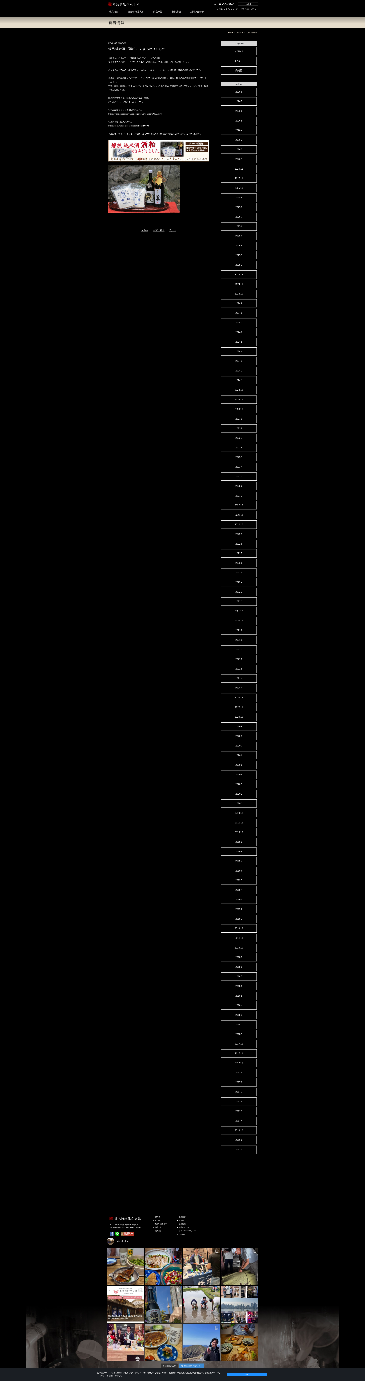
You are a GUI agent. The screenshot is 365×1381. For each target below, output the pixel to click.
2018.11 (239, 938)
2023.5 (238, 457)
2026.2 (238, 149)
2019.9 (238, 842)
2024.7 (238, 322)
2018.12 (239, 928)
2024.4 (238, 351)
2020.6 (238, 755)
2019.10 (239, 832)
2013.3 (238, 1149)
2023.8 (238, 428)
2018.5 (238, 996)
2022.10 (239, 524)
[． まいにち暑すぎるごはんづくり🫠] (163, 1266)
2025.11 (239, 178)
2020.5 (238, 765)
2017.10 (239, 1063)
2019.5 (238, 880)
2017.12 (239, 1044)
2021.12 (239, 611)
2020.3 (238, 784)
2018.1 (238, 1034)
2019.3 (238, 899)
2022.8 (238, 544)
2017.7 (238, 1092)
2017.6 (238, 1101)
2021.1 (238, 688)
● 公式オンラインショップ (227, 9)
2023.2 (238, 486)
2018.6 (238, 986)
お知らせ (238, 51)
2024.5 (238, 342)
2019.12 (239, 813)
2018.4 (238, 1005)
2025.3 (238, 255)
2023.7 (238, 438)
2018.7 (238, 976)
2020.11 (239, 707)
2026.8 (238, 92)
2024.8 (238, 313)
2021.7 (238, 649)
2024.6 (238, 332)
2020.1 (238, 803)
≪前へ (144, 230)
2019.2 (238, 909)
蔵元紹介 (113, 12)
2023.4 (238, 467)
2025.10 (239, 188)
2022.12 (239, 505)
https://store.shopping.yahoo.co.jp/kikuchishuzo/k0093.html (135, 114)
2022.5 (238, 572)
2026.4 (238, 130)
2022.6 (238, 563)
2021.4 (238, 678)
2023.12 (239, 390)
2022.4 (238, 582)
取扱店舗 (176, 12)
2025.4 (238, 245)
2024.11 (239, 284)
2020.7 (238, 745)
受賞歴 (238, 70)
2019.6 (238, 871)
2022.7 (238, 553)
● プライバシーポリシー (249, 9)
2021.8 (238, 640)
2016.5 (238, 1140)
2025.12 (239, 169)
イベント (238, 61)
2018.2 (238, 1024)
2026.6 (238, 111)
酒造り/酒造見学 (135, 12)
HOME (230, 33)
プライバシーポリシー (187, 1231)
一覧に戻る (159, 230)
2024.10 (239, 294)
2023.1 (238, 496)
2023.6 (238, 447)
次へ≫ (172, 230)
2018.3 (238, 1015)
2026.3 (238, 140)
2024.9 (238, 303)
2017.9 (238, 1072)
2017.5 (238, 1111)
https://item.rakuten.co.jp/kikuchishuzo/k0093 (128, 126)
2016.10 (239, 1130)
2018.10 (239, 948)
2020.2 (238, 794)
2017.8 (238, 1082)
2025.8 (238, 207)
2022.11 (239, 515)
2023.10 (239, 409)
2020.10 (239, 717)
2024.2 (238, 370)
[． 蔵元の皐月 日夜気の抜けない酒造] (201, 1342)
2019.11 (239, 822)
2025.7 (238, 217)
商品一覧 (157, 12)
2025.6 (238, 226)
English (182, 1234)
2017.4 (238, 1121)
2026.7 (238, 101)
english (248, 4)
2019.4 (238, 890)
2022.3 (238, 592)
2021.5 (238, 669)
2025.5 (238, 236)
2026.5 (238, 121)
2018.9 (238, 957)
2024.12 (239, 274)
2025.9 (238, 197)
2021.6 (238, 659)
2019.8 (238, 851)
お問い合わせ (197, 12)
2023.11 (239, 399)
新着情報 (239, 33)
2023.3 (238, 476)
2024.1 (238, 380)
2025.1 (238, 265)
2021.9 (238, 630)
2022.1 (238, 601)
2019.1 (238, 919)
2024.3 (238, 361)
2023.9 (238, 419)
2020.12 (239, 697)
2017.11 (239, 1053)
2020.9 (238, 726)
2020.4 (238, 774)
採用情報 (182, 1224)
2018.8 (238, 967)
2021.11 (239, 620)
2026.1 (238, 159)
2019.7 (238, 861)
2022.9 (238, 534)
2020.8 (238, 736)
